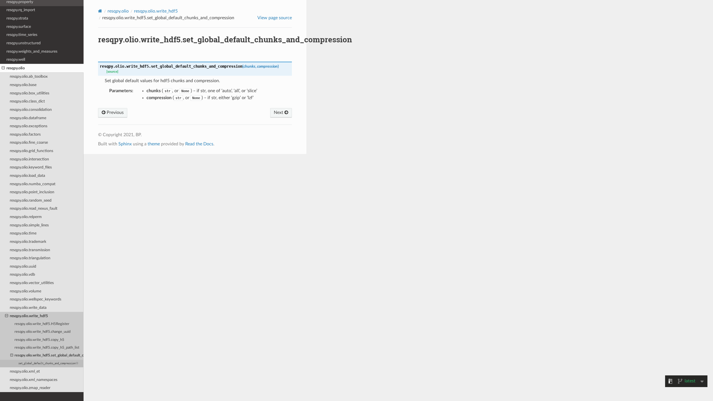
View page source (274, 18)
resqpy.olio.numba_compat (32, 184)
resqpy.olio (15, 68)
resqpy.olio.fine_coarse (29, 142)
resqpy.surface (18, 27)
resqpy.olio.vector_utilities (32, 283)
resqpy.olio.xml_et (25, 371)
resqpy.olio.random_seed (31, 200)
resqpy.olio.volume (25, 291)
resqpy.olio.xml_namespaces (33, 380)
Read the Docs (199, 144)
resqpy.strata (17, 18)
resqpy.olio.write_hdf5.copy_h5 (39, 340)
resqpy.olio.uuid (23, 266)
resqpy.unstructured (23, 43)
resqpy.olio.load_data (27, 175)
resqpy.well (15, 59)
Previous (115, 112)
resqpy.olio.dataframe (28, 118)
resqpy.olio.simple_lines (29, 225)
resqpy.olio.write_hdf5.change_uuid (42, 332)
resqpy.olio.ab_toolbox (29, 76)
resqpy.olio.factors (25, 134)
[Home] (100, 11)
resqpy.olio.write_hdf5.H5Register (41, 324)
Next (279, 112)
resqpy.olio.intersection (29, 159)
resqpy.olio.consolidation (31, 109)
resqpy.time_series (21, 35)
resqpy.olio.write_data (28, 307)
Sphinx (125, 144)
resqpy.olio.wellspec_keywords (35, 299)
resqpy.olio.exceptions (28, 126)
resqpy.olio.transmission (30, 250)
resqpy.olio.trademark (28, 241)
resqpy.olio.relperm (26, 217)
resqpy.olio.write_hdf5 (29, 316)
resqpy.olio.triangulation (30, 258)
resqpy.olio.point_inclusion (32, 192)
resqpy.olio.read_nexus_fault (33, 208)
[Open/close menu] (3, 68)
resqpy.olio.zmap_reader (30, 388)
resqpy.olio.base (23, 85)
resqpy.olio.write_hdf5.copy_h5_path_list (46, 347)
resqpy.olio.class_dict (27, 101)
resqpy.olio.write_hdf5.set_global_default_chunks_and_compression (49, 355)
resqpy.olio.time (23, 233)
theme (154, 144)
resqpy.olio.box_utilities (29, 93)
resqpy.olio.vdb (22, 274)
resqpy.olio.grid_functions (31, 151)
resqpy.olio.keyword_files (31, 167)
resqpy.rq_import (20, 10)
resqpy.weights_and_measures (31, 51)
